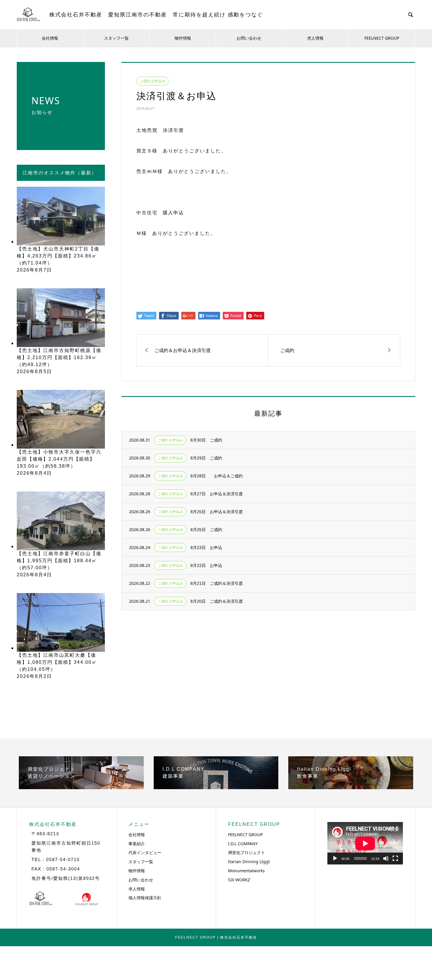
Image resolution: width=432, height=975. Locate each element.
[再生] (335, 858)
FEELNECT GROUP (381, 38)
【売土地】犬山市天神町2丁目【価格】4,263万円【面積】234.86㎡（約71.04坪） (58, 255)
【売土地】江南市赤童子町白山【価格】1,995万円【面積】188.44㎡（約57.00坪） (59, 560)
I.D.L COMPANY (243, 843)
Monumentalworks (246, 870)
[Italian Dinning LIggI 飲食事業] (350, 787)
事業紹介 (136, 843)
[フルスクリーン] (395, 858)
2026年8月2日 (34, 676)
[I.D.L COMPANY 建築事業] (216, 787)
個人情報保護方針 (144, 897)
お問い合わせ (249, 38)
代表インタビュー (144, 852)
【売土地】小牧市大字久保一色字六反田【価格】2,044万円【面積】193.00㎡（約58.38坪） (59, 459)
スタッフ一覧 (116, 38)
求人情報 (315, 38)
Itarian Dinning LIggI (249, 861)
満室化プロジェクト (246, 852)
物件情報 (183, 38)
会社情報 (50, 38)
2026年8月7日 (34, 269)
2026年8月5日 (34, 371)
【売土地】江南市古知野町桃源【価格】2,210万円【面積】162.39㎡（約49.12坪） (59, 357)
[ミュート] (386, 858)
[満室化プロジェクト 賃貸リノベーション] (81, 787)
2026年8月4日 (34, 473)
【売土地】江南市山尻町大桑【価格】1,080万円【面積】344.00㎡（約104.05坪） (57, 662)
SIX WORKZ (239, 880)
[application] (365, 843)
